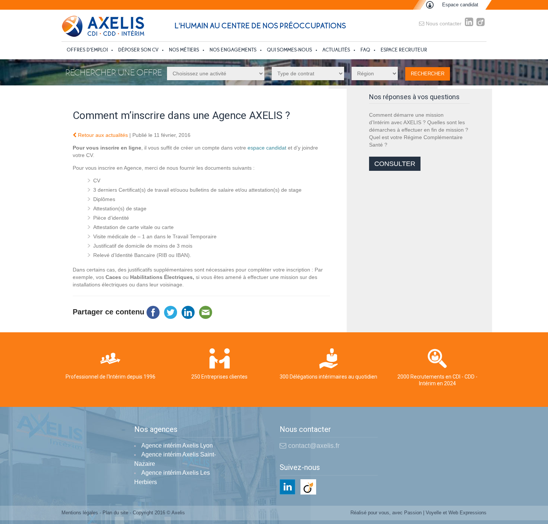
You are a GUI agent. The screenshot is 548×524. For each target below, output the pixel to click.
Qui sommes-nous (289, 50)
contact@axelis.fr (313, 445)
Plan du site (115, 512)
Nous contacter (443, 23)
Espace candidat (460, 4)
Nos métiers (184, 50)
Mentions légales (80, 512)
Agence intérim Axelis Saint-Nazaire (175, 459)
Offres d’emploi (87, 50)
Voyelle (433, 512)
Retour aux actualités (102, 135)
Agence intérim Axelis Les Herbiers (172, 477)
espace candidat (267, 148)
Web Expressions (467, 512)
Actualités (336, 50)
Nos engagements (233, 50)
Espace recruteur (404, 50)
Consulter (394, 163)
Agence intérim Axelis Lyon (177, 445)
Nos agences (155, 430)
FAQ (365, 50)
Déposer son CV (138, 50)
